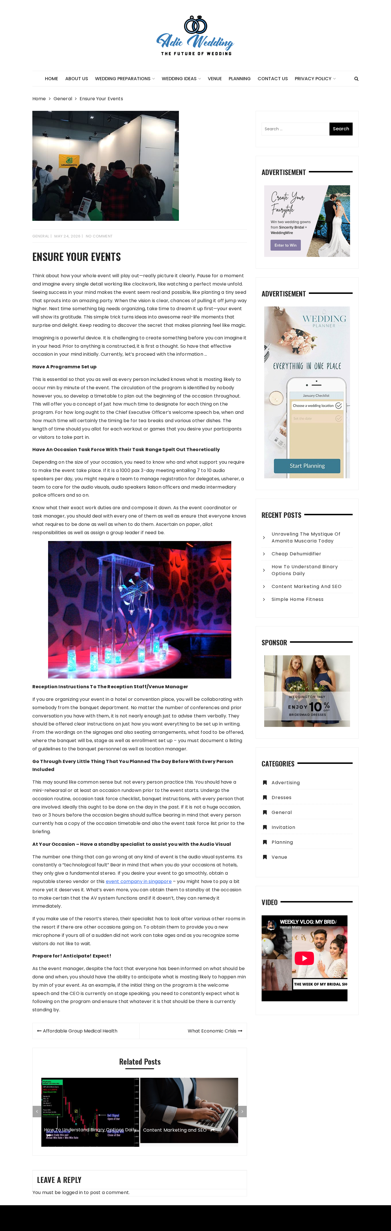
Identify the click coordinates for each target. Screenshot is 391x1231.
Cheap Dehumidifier (296, 553)
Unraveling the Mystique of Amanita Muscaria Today (306, 537)
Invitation (283, 827)
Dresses (282, 797)
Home (51, 78)
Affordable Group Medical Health (80, 1031)
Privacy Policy (313, 78)
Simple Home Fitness (298, 599)
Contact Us (273, 78)
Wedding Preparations (123, 78)
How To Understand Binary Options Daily (90, 1130)
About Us (76, 78)
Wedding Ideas (179, 78)
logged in (72, 1192)
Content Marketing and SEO (175, 1130)
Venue (215, 78)
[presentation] (37, 1111)
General (40, 236)
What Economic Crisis (212, 1031)
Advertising (286, 782)
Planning (240, 78)
